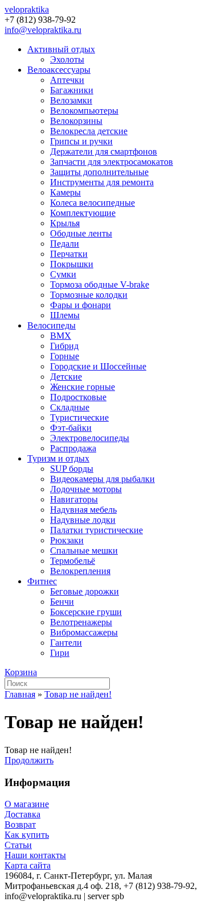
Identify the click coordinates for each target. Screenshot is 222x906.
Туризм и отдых (58, 458)
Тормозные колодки (89, 295)
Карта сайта (28, 865)
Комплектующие (83, 213)
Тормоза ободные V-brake (99, 284)
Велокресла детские (89, 131)
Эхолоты (67, 59)
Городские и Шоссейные (98, 366)
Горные (64, 356)
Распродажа (73, 448)
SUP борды (71, 468)
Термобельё (72, 561)
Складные (69, 407)
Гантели (66, 642)
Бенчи (62, 601)
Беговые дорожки (84, 591)
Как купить (27, 834)
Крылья (65, 223)
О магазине (27, 804)
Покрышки (71, 264)
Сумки (63, 274)
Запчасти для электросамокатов (111, 162)
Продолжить (29, 760)
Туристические (79, 417)
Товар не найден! (78, 694)
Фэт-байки (71, 428)
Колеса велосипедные (92, 202)
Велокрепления (80, 571)
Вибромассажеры (84, 632)
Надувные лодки (83, 520)
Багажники (71, 90)
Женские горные (82, 387)
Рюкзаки (67, 540)
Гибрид (64, 346)
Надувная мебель (83, 509)
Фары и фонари (80, 305)
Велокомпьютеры (84, 110)
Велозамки (71, 100)
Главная (20, 694)
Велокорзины (76, 121)
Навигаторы (74, 499)
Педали (64, 243)
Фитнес (42, 581)
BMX (60, 335)
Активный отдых (61, 49)
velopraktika (27, 9)
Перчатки (69, 254)
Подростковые (78, 397)
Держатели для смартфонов (103, 151)
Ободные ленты (81, 233)
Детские (66, 376)
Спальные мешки (84, 550)
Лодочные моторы (86, 489)
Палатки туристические (96, 530)
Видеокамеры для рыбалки (102, 479)
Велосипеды (51, 325)
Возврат (20, 824)
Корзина (21, 672)
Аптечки (67, 80)
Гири (59, 653)
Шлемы (65, 315)
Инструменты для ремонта (102, 182)
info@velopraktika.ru (43, 30)
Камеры (65, 192)
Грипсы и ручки (81, 141)
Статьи (18, 845)
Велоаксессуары (59, 69)
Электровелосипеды (89, 438)
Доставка (22, 814)
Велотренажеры (81, 622)
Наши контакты (35, 855)
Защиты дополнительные (99, 172)
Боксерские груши (86, 612)
